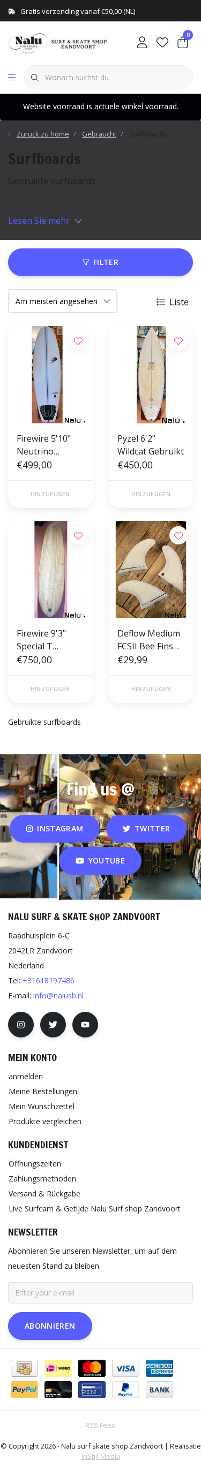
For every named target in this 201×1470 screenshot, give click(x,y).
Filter (105, 262)
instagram (60, 828)
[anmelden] (142, 42)
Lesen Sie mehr (39, 220)
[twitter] (53, 1024)
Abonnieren (50, 1326)
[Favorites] (162, 42)
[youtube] (85, 1024)
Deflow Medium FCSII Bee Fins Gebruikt (148, 640)
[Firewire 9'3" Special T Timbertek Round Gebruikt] (50, 569)
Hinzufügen (50, 494)
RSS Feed (100, 1425)
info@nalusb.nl (58, 995)
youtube (106, 860)
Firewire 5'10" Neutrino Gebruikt (44, 445)
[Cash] (24, 1368)
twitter (152, 828)
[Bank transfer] (159, 1389)
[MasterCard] (92, 1368)
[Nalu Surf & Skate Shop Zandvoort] (58, 42)
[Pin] (92, 1389)
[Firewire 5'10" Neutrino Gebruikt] (50, 374)
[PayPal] (24, 1389)
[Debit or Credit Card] (58, 1389)
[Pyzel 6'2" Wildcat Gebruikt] (151, 374)
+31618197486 (49, 980)
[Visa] (125, 1368)
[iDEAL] (58, 1368)
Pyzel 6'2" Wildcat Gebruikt (150, 445)
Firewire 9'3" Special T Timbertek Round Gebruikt (48, 640)
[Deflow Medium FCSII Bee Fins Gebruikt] (151, 569)
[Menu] (12, 77)
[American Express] (159, 1368)
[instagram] (21, 1024)
